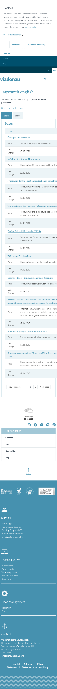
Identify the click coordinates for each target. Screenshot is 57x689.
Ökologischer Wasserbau (19, 137)
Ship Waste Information (12, 537)
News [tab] (17, 115)
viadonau (6, 53)
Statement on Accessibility (35, 667)
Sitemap (28, 664)
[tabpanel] (28, 254)
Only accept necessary (36, 45)
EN (54, 70)
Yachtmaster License (11, 527)
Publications (7, 566)
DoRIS (5, 58)
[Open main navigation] (53, 79)
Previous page (14, 387)
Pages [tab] (6, 115)
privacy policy (31, 27)
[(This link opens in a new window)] (29, 425)
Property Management (12, 534)
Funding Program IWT (11, 530)
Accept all (16, 45)
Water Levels (7, 569)
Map (7, 458)
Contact (9, 438)
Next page (44, 387)
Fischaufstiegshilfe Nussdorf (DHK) (24, 230)
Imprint (16, 664)
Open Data (6, 579)
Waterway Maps (9, 572)
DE (49, 70)
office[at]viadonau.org (12, 656)
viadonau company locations (15, 640)
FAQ (7, 444)
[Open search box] (45, 79)
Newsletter (10, 451)
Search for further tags (12, 108)
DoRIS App (6, 524)
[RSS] (54, 425)
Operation (6, 608)
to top (28, 474)
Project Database (9, 576)
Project (4, 611)
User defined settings (12, 35)
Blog (4, 64)
